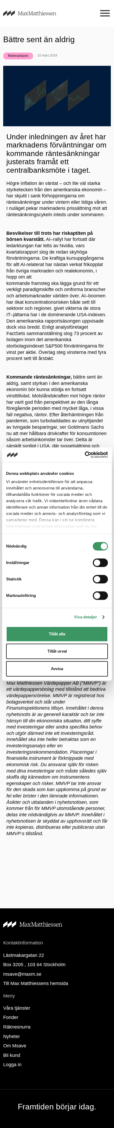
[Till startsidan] (36, 13)
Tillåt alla (57, 634)
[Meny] (105, 13)
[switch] (100, 562)
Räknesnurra (16, 1027)
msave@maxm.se (22, 974)
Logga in (12, 1064)
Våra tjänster (16, 1008)
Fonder (10, 1017)
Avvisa (57, 668)
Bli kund (11, 1055)
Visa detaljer (85, 617)
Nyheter (11, 1036)
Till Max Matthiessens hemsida (35, 983)
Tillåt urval (57, 651)
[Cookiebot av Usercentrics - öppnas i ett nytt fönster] (85, 454)
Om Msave (14, 1045)
